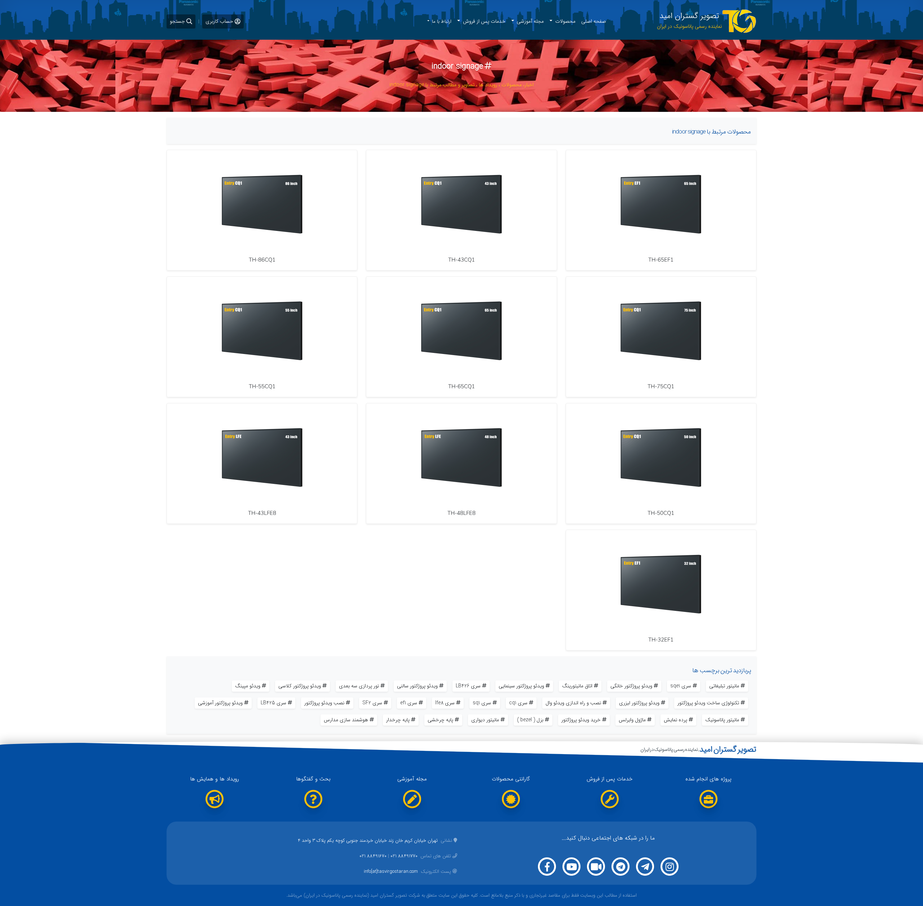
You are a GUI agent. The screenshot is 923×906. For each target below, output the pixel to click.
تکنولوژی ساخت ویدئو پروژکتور (708, 703)
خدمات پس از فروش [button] (483, 21)
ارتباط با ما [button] (440, 21)
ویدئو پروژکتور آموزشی (220, 703)
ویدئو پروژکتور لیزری (639, 703)
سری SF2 (372, 703)
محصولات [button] (564, 21)
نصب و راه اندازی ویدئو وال (573, 703)
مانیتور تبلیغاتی (724, 686)
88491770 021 (404, 856)
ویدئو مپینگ (247, 686)
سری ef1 (408, 703)
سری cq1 (518, 703)
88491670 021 (373, 856)
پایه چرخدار (398, 720)
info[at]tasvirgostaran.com (407, 871)
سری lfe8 (445, 703)
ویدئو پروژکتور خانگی (631, 686)
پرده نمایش (675, 720)
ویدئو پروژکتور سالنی (417, 686)
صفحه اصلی (593, 21)
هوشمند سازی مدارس (346, 720)
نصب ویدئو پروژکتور (324, 703)
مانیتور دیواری (485, 720)
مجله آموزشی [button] (529, 21)
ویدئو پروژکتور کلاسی (299, 686)
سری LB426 (468, 686)
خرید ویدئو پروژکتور (581, 720)
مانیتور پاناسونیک (722, 720)
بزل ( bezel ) (530, 720)
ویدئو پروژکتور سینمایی (521, 686)
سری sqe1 (680, 686)
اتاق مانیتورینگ (577, 686)
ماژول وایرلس (632, 720)
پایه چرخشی (440, 720)
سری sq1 (482, 703)
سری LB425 (273, 703)
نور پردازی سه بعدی (359, 686)
